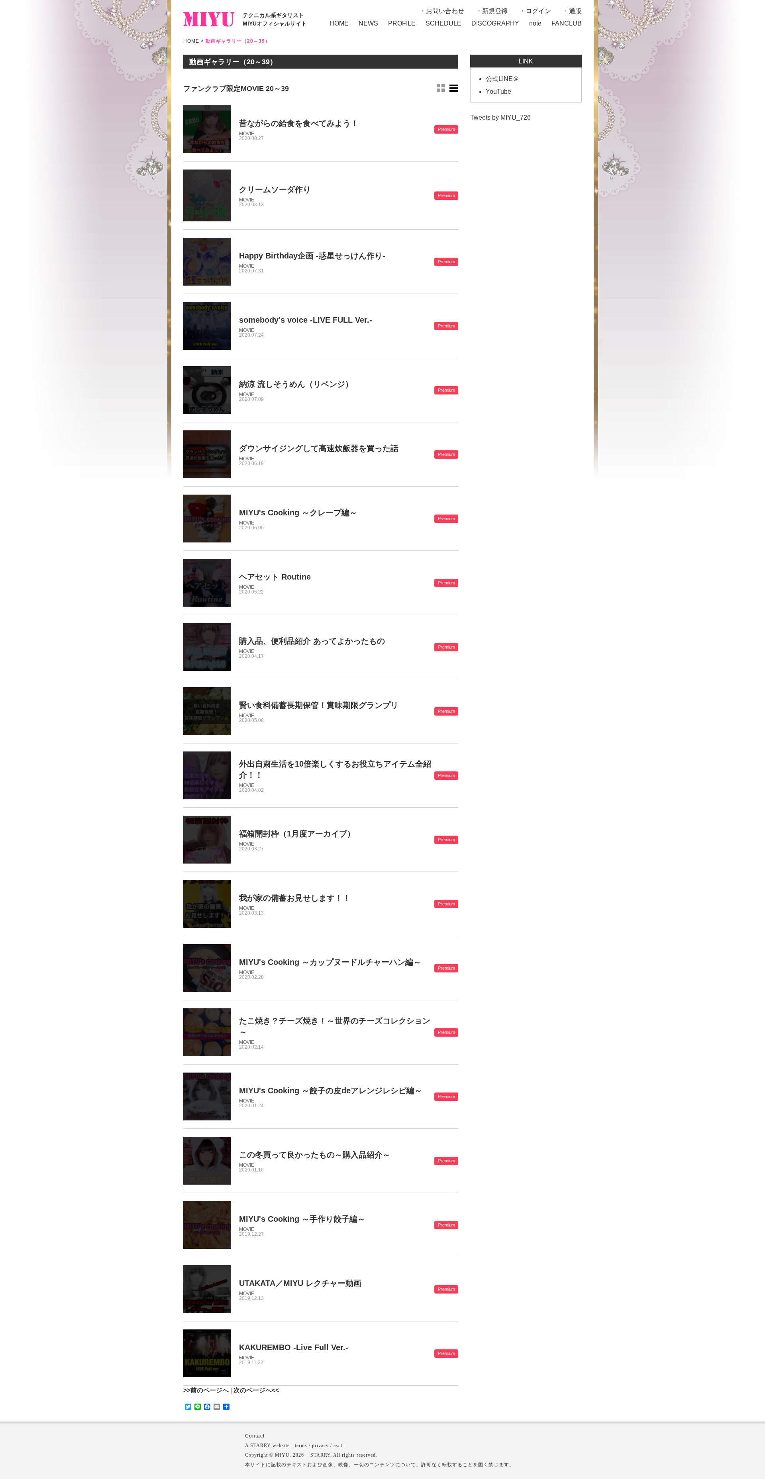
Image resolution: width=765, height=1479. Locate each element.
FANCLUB (566, 23)
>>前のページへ (206, 1390)
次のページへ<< (256, 1390)
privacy (320, 1445)
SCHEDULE (443, 23)
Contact (255, 1436)
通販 (575, 11)
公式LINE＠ (502, 78)
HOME (339, 23)
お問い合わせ (445, 11)
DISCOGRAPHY (495, 23)
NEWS (368, 23)
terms (301, 1445)
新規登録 (495, 11)
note (535, 23)
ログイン (538, 11)
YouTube (498, 91)
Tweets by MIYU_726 (500, 117)
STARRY (260, 1445)
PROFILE (402, 23)
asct (337, 1445)
